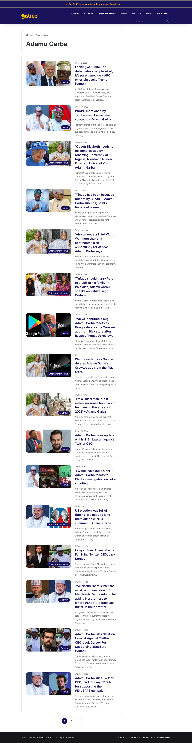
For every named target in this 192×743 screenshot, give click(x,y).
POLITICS (136, 13)
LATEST (75, 13)
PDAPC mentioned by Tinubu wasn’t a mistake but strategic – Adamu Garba (95, 115)
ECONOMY (89, 13)
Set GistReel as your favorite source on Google (93, 4)
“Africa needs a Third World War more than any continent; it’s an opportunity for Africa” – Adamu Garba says (94, 243)
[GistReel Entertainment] (29, 16)
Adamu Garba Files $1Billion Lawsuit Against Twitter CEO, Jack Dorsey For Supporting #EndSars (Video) (95, 642)
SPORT (149, 13)
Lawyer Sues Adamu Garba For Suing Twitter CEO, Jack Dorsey (95, 554)
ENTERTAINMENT (108, 13)
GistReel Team (148, 737)
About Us (122, 737)
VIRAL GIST (162, 13)
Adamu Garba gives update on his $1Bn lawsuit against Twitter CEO (94, 439)
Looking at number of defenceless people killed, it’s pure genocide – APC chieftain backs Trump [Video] (94, 75)
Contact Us (134, 737)
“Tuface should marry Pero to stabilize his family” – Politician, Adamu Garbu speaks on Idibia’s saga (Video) (94, 287)
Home (31, 35)
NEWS (124, 13)
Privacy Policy (163, 737)
